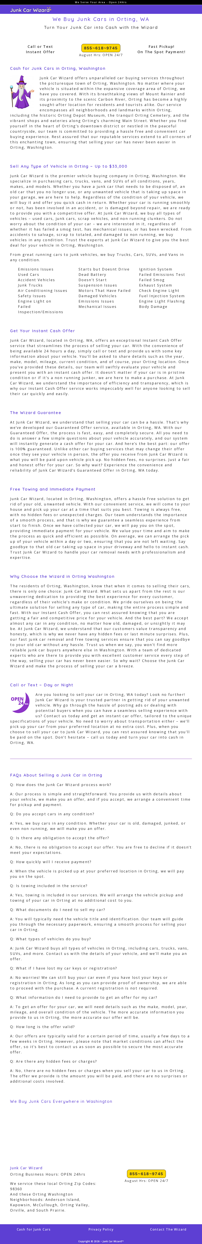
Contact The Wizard (168, 1229)
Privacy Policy (101, 1229)
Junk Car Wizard (26, 1167)
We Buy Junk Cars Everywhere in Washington (61, 1101)
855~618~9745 (101, 48)
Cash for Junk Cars (34, 1229)
